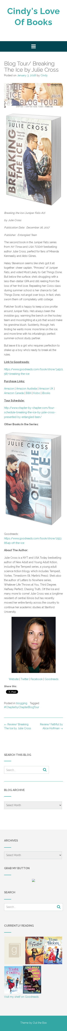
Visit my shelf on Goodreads (21, 996)
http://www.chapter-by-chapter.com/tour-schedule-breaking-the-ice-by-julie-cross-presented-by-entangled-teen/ (29, 412)
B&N (28, 393)
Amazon (9, 388)
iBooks (46, 393)
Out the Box (40, 1022)
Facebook (37, 679)
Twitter (25, 679)
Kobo (36, 393)
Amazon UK (46, 388)
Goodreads (51, 679)
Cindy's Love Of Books (33, 16)
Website (14, 679)
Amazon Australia (26, 388)
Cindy (44, 75)
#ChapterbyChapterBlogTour (21, 707)
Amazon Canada (14, 393)
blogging (21, 703)
